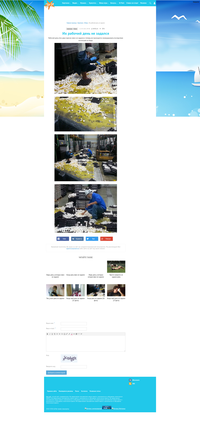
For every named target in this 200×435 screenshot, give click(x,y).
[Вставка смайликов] (64, 334)
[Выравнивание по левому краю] (57, 334)
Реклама (143, 3)
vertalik (95, 29)
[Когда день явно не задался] (75, 267)
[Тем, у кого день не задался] (55, 290)
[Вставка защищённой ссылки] (69, 334)
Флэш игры (103, 3)
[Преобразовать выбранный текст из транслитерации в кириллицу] (79, 334)
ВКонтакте (135, 380)
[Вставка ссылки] (67, 334)
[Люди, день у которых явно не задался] (55, 267)
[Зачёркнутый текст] (54, 334)
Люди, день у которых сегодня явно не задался (96, 276)
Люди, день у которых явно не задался (55, 276)
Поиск (77, 391)
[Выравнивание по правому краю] (62, 334)
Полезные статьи (95, 391)
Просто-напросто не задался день (116, 276)
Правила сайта (52, 391)
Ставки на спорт (132, 3)
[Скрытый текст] (74, 334)
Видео (74, 3)
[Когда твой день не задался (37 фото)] (116, 290)
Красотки (92, 3)
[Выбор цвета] (71, 334)
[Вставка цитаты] (76, 334)
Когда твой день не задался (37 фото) (116, 299)
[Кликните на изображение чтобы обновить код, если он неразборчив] (69, 362)
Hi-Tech (121, 3)
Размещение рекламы (66, 391)
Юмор (75, 29)
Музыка (83, 3)
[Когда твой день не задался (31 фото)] (75, 290)
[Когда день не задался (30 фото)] (96, 290)
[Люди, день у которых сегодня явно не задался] (96, 267)
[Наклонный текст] (50, 334)
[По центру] (59, 334)
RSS (133, 384)
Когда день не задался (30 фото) (95, 299)
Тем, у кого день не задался (55, 298)
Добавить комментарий (56, 373)
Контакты (84, 391)
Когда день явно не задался (75, 275)
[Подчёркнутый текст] (52, 334)
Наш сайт (48, 397)
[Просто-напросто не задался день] (116, 267)
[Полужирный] (47, 334)
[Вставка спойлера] (81, 334)
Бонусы (113, 3)
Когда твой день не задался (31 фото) (75, 299)
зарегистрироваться (72, 249)
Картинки (65, 3)
